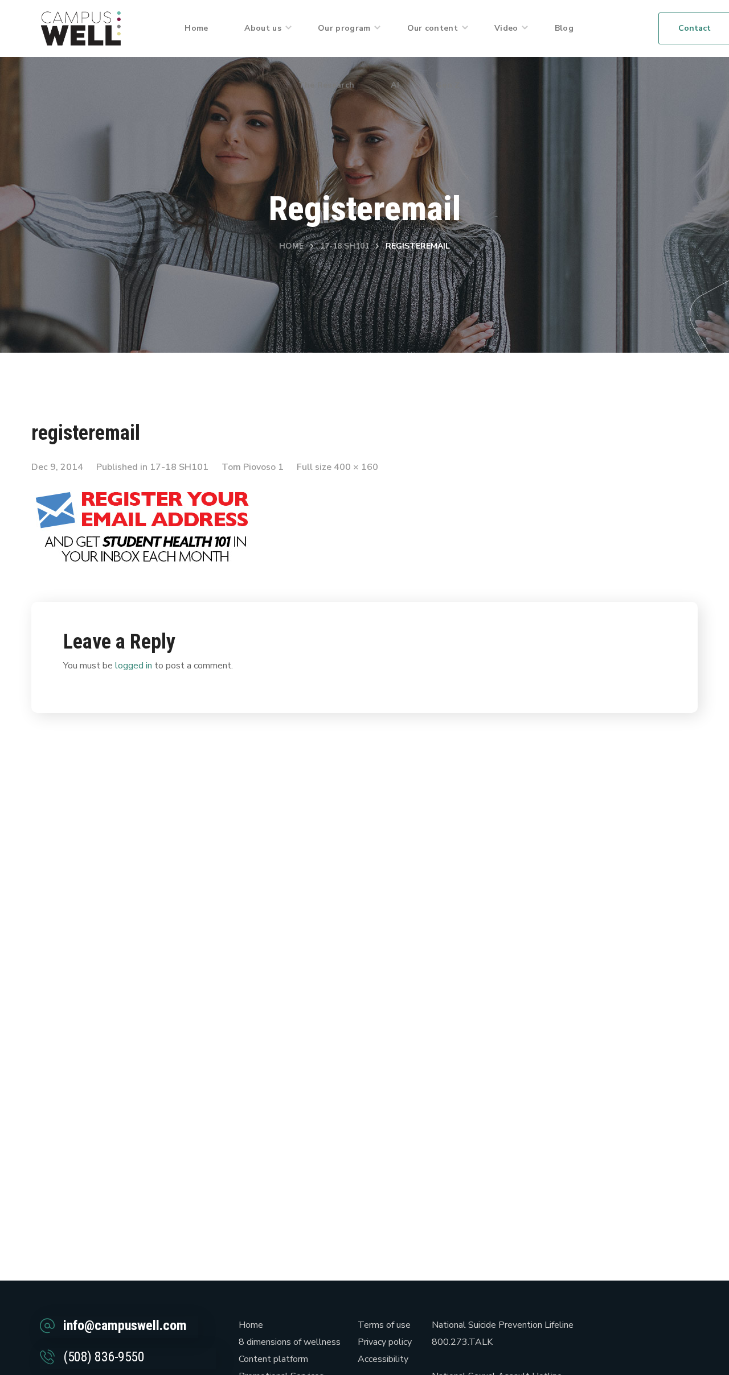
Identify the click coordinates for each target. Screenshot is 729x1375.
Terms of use (384, 1325)
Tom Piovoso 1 (253, 467)
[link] (81, 28)
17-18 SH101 (344, 246)
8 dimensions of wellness (290, 1342)
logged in (133, 665)
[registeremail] (145, 490)
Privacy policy (385, 1342)
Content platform (273, 1359)
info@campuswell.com (125, 1325)
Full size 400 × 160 (337, 467)
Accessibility (383, 1359)
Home (291, 246)
